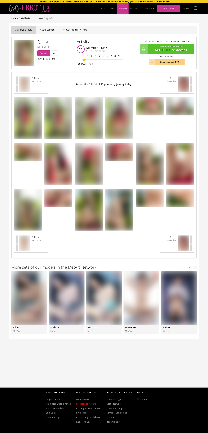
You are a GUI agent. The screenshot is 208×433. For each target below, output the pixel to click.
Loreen (39, 18)
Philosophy (82, 412)
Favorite (43, 53)
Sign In (187, 8)
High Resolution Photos (58, 403)
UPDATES (101, 8)
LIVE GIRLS (147, 8)
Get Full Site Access (171, 48)
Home (14, 18)
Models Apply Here (86, 403)
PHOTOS (123, 8)
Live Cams (51, 412)
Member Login (114, 399)
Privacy (110, 417)
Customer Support (116, 408)
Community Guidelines (88, 417)
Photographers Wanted (88, 408)
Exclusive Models (55, 408)
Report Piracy (113, 421)
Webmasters (82, 399)
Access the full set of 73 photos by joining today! (104, 84)
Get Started (168, 8)
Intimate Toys (53, 417)
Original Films (53, 399)
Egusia (42, 41)
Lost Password (114, 403)
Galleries (26, 18)
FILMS (112, 8)
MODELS (134, 8)
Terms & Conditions (116, 412)
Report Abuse (83, 421)
